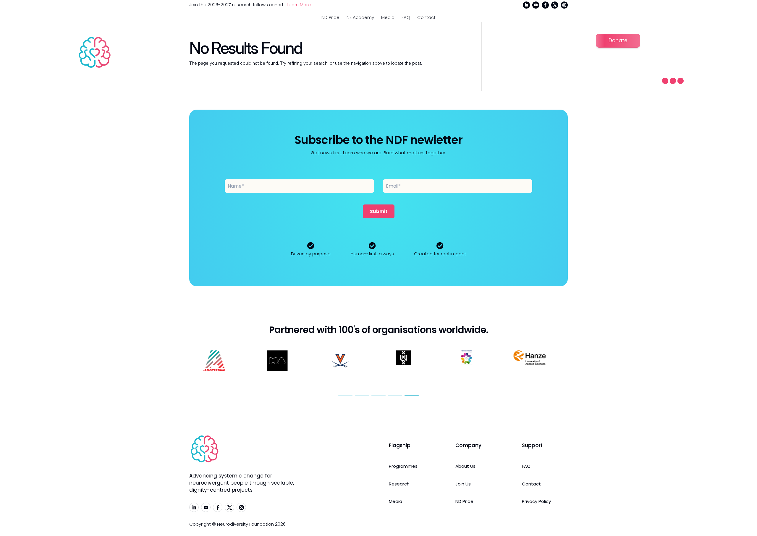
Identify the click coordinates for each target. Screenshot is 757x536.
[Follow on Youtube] (535, 5)
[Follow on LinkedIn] (526, 5)
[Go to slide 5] (412, 395)
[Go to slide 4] (395, 395)
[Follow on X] (554, 5)
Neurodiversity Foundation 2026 (251, 524)
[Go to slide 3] (378, 395)
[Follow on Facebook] (545, 5)
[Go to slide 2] (362, 395)
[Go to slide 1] (345, 395)
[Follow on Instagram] (564, 5)
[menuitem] (330, 17)
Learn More (299, 4)
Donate (618, 40)
